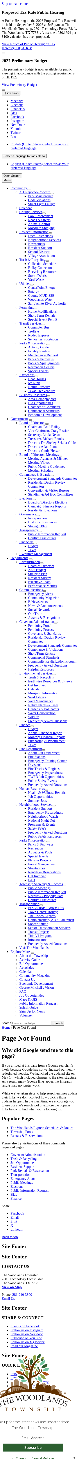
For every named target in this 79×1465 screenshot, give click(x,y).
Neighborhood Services (44, 240)
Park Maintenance (40, 196)
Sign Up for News (32, 1011)
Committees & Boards (34, 474)
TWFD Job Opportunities (46, 777)
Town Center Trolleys (43, 912)
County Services (30, 212)
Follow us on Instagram (27, 1330)
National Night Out (41, 820)
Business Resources (33, 395)
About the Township (33, 956)
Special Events (38, 371)
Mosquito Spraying (41, 228)
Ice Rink (34, 383)
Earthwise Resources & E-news (50, 681)
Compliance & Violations (45, 649)
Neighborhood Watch (43, 816)
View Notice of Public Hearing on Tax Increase (28, 46)
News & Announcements (45, 606)
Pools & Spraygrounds (43, 363)
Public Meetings (39, 888)
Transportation (29, 904)
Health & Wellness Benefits (47, 792)
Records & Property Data (45, 896)
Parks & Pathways (41, 359)
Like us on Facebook (25, 1326)
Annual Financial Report (45, 733)
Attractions (26, 375)
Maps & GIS (28, 999)
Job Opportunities (40, 796)
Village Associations (42, 256)
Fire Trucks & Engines (43, 769)
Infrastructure (37, 940)
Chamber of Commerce (44, 407)
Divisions (34, 765)
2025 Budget (37, 570)
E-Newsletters (38, 602)
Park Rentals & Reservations (30, 1170)
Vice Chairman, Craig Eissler (48, 431)
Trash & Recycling (32, 260)
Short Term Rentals (41, 653)
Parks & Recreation (32, 343)
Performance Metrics (42, 586)
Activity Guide (38, 347)
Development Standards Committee (52, 478)
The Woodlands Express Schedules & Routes (42, 1128)
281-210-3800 (22, 1294)
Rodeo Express (38, 335)
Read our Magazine (24, 1346)
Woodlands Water (40, 299)
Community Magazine (43, 598)
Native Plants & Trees (43, 705)
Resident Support (40, 248)
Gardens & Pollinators (43, 709)
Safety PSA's (37, 828)
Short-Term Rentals (41, 315)
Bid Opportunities (40, 403)
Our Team (35, 614)
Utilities (24, 283)
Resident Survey (39, 578)
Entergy (33, 291)
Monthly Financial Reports (46, 737)
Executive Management (35, 554)
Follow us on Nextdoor (27, 1334)
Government (19, 419)
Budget (33, 546)
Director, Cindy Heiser (43, 450)
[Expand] (29, 189)
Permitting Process (41, 629)
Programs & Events (41, 824)
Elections (25, 498)
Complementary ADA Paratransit (51, 920)
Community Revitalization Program (52, 661)
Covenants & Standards (44, 633)
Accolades (26, 967)
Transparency (28, 530)
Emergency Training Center (47, 761)
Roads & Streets (39, 220)
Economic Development (45, 415)
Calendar (25, 208)
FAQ (31, 880)
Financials (26, 542)
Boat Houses (37, 379)
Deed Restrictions (40, 236)
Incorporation (37, 518)
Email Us (8, 1298)
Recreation (35, 848)
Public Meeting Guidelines (46, 466)
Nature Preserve (39, 387)
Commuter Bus (38, 327)
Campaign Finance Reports (47, 506)
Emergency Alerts (40, 594)
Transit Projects (38, 932)
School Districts (39, 252)
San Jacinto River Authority (47, 303)
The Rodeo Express (42, 916)
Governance (27, 514)
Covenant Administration (36, 621)
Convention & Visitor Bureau (48, 490)
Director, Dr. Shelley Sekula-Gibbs (52, 443)
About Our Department (44, 753)
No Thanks (19, 1458)
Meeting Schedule (40, 470)
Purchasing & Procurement (46, 741)
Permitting (26, 307)
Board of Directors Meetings (39, 454)
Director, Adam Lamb (43, 446)
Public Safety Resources (45, 836)
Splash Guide (28, 1007)
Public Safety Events (42, 781)
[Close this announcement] (3, 53)
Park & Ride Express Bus (46, 908)
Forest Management (42, 864)
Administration (29, 562)
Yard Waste (36, 279)
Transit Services (30, 323)
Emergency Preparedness (45, 773)
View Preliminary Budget (19, 85)
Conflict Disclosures (42, 538)
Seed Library (37, 697)
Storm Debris (37, 275)
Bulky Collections (40, 268)
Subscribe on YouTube (26, 1338)
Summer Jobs (37, 800)
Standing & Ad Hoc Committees (50, 494)
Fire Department (30, 749)
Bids (14, 1194)
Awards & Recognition (44, 617)
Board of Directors (32, 423)
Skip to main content (16, 4)
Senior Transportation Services (49, 928)
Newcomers (36, 244)
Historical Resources (42, 522)
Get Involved (37, 685)
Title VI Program (40, 936)
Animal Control (39, 224)
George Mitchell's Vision (36, 987)
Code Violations (39, 200)
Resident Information (33, 232)
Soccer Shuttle (38, 924)
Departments (19, 558)
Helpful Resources (41, 669)
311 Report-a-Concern (34, 192)
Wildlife (33, 717)
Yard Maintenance (40, 701)
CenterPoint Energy (42, 287)
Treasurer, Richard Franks (46, 439)
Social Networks (39, 610)
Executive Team (39, 582)
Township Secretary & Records (41, 884)
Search (6, 1023)
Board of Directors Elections (48, 502)
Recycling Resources (42, 272)
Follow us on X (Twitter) (28, 1342)
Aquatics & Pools (40, 852)
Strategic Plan (37, 526)
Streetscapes (36, 868)
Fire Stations (36, 757)
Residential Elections (42, 510)
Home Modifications (42, 311)
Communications (31, 590)
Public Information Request (47, 534)
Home (6, 1027)
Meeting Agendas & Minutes (48, 458)
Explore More (20, 952)
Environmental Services (35, 673)
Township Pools (22, 1132)
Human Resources (32, 788)
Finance (24, 725)
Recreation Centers (41, 367)
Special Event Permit (42, 319)
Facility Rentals (39, 351)
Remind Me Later (43, 1458)
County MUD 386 (41, 295)
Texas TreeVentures (41, 391)
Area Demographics (42, 399)
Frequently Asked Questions (47, 665)
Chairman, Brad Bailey (44, 427)
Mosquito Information (43, 693)
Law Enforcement (40, 216)
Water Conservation (42, 713)
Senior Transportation (43, 339)
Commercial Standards (43, 411)
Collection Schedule (42, 264)
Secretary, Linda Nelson (44, 435)
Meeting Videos (39, 462)
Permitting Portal (39, 625)
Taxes (32, 550)
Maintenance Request (43, 355)
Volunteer (26, 1015)
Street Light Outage (41, 204)
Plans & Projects (39, 860)
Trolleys (33, 331)
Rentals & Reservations (44, 872)
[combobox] (24, 156)
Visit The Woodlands (33, 948)
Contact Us (27, 979)
